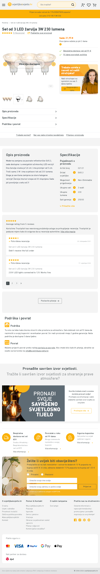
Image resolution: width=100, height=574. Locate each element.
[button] (50, 14)
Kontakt (5, 520)
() (19, 33)
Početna (5, 23)
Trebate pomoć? (23, 135)
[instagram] (80, 520)
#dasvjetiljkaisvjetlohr (10, 517)
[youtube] (89, 520)
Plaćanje (29, 509)
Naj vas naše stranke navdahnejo (48, 135)
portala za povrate (46, 348)
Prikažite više (68, 206)
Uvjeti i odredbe (8, 509)
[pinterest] (84, 520)
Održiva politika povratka (12, 515)
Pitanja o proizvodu (75, 135)
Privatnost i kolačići (9, 512)
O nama (5, 506)
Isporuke (29, 512)
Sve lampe (54, 506)
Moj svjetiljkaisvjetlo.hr (35, 506)
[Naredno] (21, 283)
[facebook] (75, 520)
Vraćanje (29, 517)
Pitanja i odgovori (33, 526)
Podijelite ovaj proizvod (41, 33)
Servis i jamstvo (32, 515)
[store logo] (20, 4)
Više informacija (68, 232)
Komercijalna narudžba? (35, 529)
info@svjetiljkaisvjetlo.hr (37, 351)
